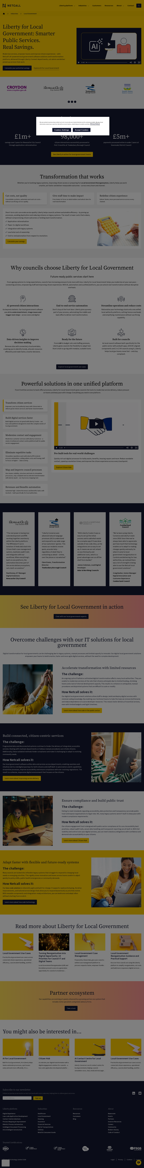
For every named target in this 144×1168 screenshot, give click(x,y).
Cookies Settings (61, 130)
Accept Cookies (81, 130)
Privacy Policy (95, 124)
